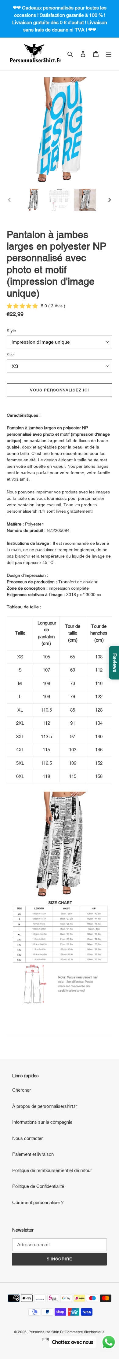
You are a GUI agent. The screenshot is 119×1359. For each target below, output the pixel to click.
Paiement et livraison (33, 1154)
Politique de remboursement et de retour (52, 1170)
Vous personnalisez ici (59, 390)
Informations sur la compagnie (42, 1122)
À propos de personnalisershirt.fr (44, 1106)
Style (11, 330)
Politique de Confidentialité (38, 1186)
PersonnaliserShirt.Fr (45, 1332)
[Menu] (108, 53)
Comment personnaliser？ (38, 1202)
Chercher (21, 1090)
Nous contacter (27, 1138)
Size (11, 355)
